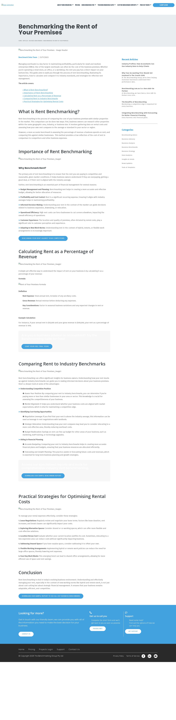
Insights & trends (128, 159)
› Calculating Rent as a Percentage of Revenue (42, 96)
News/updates (127, 163)
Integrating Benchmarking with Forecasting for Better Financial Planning (139, 114)
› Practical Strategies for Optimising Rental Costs (43, 102)
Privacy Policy (118, 656)
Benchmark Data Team (28, 57)
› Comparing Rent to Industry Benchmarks (40, 99)
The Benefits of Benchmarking (134, 102)
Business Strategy (128, 151)
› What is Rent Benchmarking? (35, 90)
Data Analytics (127, 155)
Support (61, 649)
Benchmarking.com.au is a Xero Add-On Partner (138, 90)
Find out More (145, 5)
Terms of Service (133, 656)
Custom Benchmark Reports (127, 5)
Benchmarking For (88, 5)
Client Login (164, 5)
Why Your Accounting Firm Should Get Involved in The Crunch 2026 (137, 74)
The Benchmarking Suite (106, 5)
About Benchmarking (64, 5)
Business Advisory (128, 139)
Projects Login (46, 649)
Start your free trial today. (37, 346)
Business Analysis (128, 143)
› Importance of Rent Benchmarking (38, 93)
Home (21, 649)
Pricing (77, 5)
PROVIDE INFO (97, 628)
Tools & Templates (128, 167)
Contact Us (74, 649)
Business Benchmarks (130, 147)
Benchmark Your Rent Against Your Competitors (43, 238)
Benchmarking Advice (129, 135)
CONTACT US (26, 634)
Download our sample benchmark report (43, 476)
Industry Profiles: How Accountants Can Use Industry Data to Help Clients (138, 65)
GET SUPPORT (133, 631)
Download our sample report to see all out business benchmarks (51, 596)
